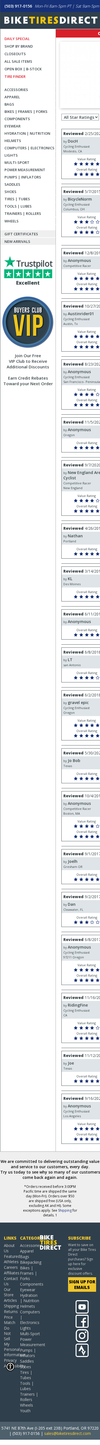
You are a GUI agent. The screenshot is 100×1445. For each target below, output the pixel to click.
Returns (10, 1311)
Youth (25, 1410)
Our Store (9, 1292)
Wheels (11, 221)
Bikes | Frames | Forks (26, 111)
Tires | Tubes (17, 198)
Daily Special (17, 38)
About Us (9, 1248)
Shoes (10, 191)
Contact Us (10, 1281)
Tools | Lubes (18, 206)
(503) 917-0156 (18, 6)
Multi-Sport (16, 162)
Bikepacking (30, 1262)
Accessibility (10, 1366)
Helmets (12, 140)
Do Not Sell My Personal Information (10, 1341)
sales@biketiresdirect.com (67, 1433)
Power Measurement (24, 169)
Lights (11, 155)
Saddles (12, 184)
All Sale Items (18, 61)
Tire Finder (15, 76)
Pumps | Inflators (22, 177)
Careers (10, 1267)
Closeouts (15, 53)
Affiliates (10, 1273)
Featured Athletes (10, 1259)
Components (17, 118)
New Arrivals (17, 241)
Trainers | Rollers (22, 213)
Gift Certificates (21, 233)
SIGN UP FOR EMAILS (82, 1284)
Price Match (9, 1319)
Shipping (65, 1210)
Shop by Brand (18, 46)
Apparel (12, 96)
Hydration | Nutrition (27, 133)
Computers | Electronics (29, 147)
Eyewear (12, 126)
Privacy (10, 1360)
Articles (10, 1300)
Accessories (16, 89)
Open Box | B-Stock (23, 68)
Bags (9, 104)
